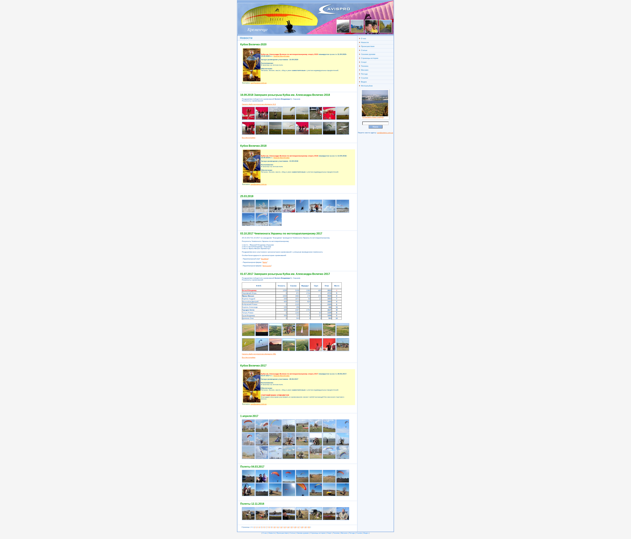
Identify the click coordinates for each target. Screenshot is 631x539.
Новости (364, 42)
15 (292, 527)
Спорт (363, 62)
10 (275, 527)
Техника (364, 66)
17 (299, 527)
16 (295, 527)
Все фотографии (248, 137)
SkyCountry (267, 266)
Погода (364, 74)
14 (288, 527)
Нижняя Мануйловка (281, 56)
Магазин (364, 70)
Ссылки (364, 78)
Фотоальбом (366, 86)
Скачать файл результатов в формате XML (259, 354)
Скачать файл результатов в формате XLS (259, 104)
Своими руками (367, 54)
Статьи (363, 50)
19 (305, 527)
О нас (363, 38)
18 (302, 527)
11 (278, 527)
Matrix (265, 262)
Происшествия (367, 46)
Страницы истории (369, 58)
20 (309, 527)
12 (281, 527)
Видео (363, 82)
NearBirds (264, 259)
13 (285, 527)
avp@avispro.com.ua (259, 83)
